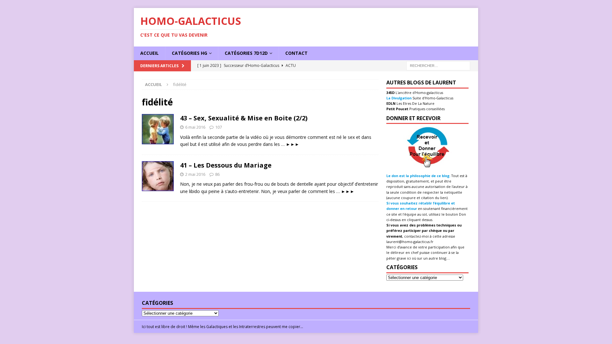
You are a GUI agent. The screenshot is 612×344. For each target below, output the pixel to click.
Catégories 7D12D (246, 53)
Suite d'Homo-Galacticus (432, 98)
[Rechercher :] (438, 65)
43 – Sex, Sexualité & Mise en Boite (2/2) (244, 118)
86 (217, 174)
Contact (296, 53)
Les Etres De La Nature (415, 103)
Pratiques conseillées (426, 108)
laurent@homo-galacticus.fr (409, 241)
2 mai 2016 (195, 174)
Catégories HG (189, 53)
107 (218, 127)
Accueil (149, 53)
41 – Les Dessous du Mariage (226, 165)
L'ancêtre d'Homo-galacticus (419, 92)
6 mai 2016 (195, 127)
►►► (292, 144)
